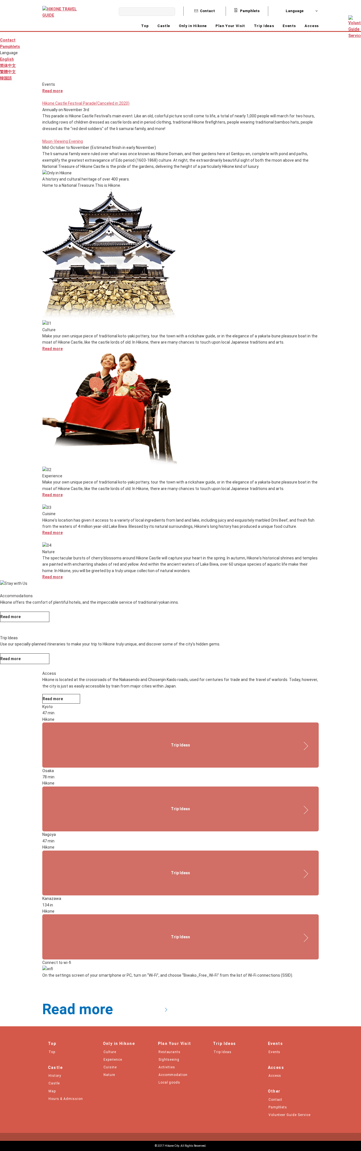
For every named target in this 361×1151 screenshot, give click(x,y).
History (55, 1076)
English (7, 59)
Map (52, 1091)
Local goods (169, 1082)
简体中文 (8, 65)
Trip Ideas (264, 26)
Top (145, 26)
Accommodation (173, 1075)
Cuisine (110, 1067)
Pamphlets (249, 11)
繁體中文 (8, 71)
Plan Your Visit (230, 26)
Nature (109, 1075)
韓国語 (6, 78)
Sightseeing (169, 1060)
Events (289, 26)
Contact (207, 11)
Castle (54, 1083)
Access (312, 26)
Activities (167, 1067)
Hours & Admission (66, 1099)
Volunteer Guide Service (289, 1115)
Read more (52, 91)
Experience (113, 1060)
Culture (110, 1052)
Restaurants (170, 1052)
